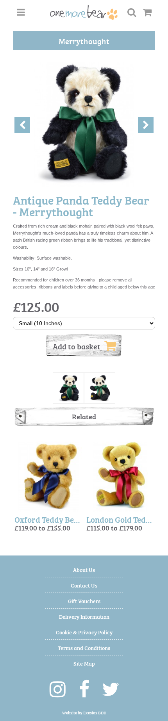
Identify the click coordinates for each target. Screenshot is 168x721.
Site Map (84, 663)
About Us (84, 569)
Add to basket (76, 346)
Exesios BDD (94, 712)
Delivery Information (84, 616)
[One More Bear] (84, 12)
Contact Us (84, 585)
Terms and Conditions (84, 647)
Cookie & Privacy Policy (84, 632)
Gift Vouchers (84, 600)
